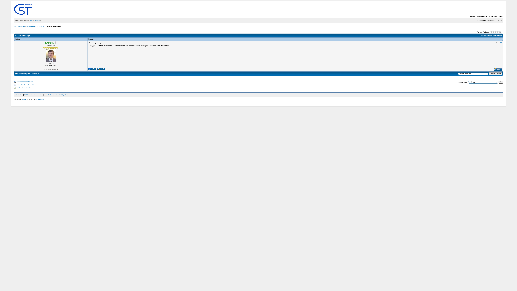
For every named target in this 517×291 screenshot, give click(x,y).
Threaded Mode (486, 35)
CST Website (28, 95)
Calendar (493, 16)
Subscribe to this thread (25, 88)
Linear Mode (497, 35)
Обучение (31, 26)
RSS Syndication (64, 95)
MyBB (24, 99)
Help (500, 16)
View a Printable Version (25, 82)
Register (37, 20)
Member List (482, 16)
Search (472, 16)
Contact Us (19, 95)
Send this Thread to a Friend (27, 85)
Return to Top (38, 95)
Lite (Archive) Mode (51, 95)
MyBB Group (40, 99)
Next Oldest (21, 73)
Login (30, 20)
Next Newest (32, 73)
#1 (501, 43)
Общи (39, 26)
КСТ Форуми (19, 26)
